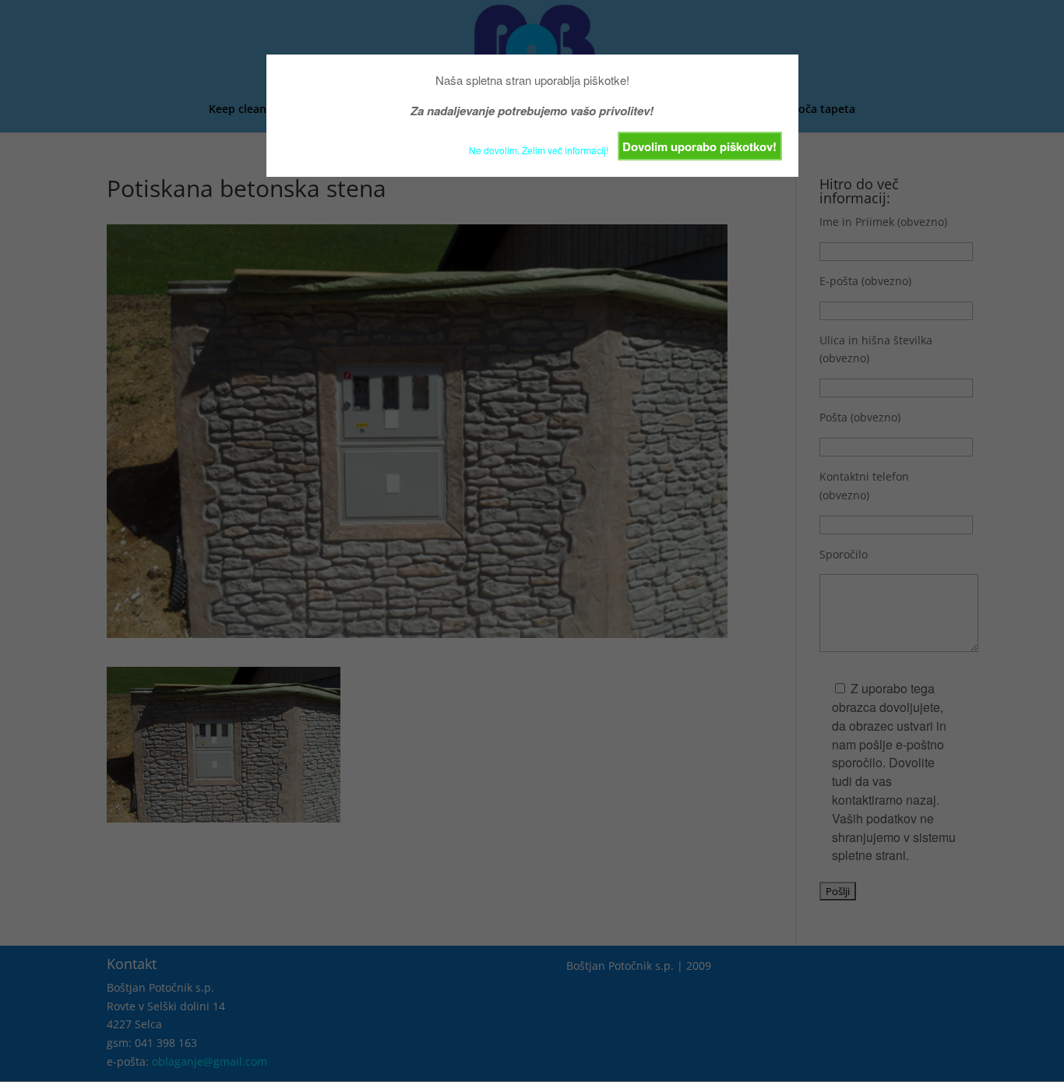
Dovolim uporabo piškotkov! (699, 146)
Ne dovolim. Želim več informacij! (538, 150)
